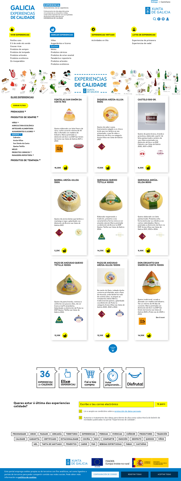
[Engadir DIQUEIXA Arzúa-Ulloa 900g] (108, 168)
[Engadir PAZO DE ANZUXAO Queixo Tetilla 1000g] (65, 335)
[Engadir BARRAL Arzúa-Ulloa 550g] (64, 250)
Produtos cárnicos (59, 52)
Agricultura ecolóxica (23, 126)
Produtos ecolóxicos (19, 58)
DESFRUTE (136, 439)
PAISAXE (44, 434)
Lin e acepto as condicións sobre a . (112, 411)
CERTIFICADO (50, 439)
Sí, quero (161, 404)
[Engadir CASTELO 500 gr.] (148, 168)
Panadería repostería (22, 155)
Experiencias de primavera (144, 41)
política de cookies (27, 478)
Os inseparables (17, 61)
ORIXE (33, 434)
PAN (93, 444)
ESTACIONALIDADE (69, 439)
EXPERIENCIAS (88, 434)
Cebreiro (16, 137)
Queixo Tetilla (19, 146)
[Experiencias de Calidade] (23, 11)
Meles (53, 49)
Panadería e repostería (61, 58)
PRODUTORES (145, 434)
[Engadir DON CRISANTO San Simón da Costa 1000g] (149, 335)
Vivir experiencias (19, 35)
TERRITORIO (72, 434)
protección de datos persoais (128, 411)
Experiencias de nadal (141, 43)
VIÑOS (161, 439)
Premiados (17, 112)
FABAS (129, 444)
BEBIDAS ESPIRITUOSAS (110, 444)
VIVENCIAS (117, 434)
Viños (53, 41)
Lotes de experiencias (143, 35)
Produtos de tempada (20, 52)
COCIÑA (86, 439)
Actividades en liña (99, 41)
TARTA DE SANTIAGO (52, 444)
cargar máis (112, 348)
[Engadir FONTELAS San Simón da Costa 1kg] (65, 168)
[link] (44, 11)
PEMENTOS (71, 444)
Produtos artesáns (18, 55)
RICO (96, 439)
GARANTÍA (34, 439)
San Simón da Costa (21, 143)
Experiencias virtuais (103, 35)
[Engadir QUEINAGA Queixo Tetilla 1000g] (108, 250)
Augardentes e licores (61, 43)
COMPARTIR (108, 439)
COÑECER (130, 434)
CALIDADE (20, 439)
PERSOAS (103, 434)
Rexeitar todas (134, 474)
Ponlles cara (15, 41)
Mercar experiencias (62, 35)
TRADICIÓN (161, 434)
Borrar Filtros (19, 105)
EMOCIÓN (123, 439)
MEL (36, 444)
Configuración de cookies (105, 474)
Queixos (54, 46)
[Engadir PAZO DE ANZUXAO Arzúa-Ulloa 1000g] (108, 335)
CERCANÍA (57, 434)
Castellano (165, 2)
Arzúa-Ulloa (18, 140)
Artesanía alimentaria (22, 129)
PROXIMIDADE (19, 434)
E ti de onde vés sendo (20, 43)
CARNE (84, 444)
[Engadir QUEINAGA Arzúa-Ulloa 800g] (148, 250)
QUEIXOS (150, 439)
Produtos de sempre (19, 49)
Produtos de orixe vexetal (62, 55)
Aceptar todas (164, 474)
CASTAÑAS (141, 444)
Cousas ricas (15, 46)
